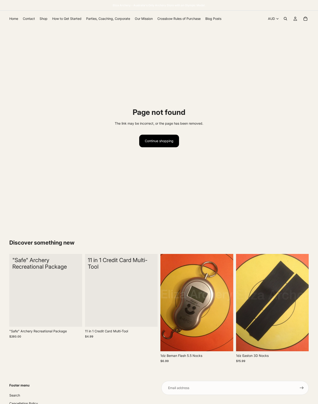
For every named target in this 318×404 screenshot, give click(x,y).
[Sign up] (302, 388)
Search (14, 395)
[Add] (75, 320)
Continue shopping (159, 141)
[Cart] (305, 19)
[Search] (285, 19)
